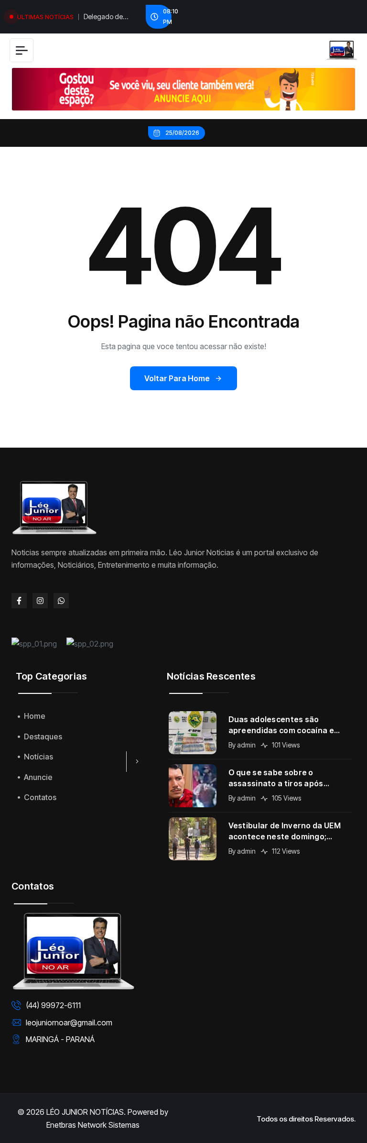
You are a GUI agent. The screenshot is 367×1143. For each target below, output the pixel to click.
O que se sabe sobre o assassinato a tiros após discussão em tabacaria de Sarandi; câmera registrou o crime (282, 778)
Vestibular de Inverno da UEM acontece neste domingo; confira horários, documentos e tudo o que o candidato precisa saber (289, 831)
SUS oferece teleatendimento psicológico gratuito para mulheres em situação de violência (108, 17)
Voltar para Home (177, 378)
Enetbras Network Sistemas (93, 1125)
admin (246, 745)
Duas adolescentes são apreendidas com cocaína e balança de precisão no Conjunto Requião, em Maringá (287, 725)
